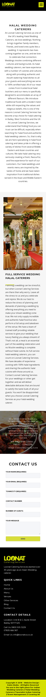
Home (7, 585)
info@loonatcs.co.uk (23, 634)
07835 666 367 (11, 630)
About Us (8, 588)
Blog (6, 604)
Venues (7, 596)
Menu (7, 592)
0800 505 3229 (18, 627)
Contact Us (9, 608)
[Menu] (41, 4)
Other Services (11, 600)
